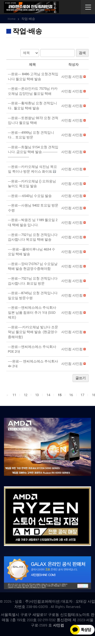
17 (82, 395)
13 (37, 395)
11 (14, 395)
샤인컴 (58, 625)
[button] (72, 77)
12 (25, 395)
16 (71, 395)
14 (48, 395)
